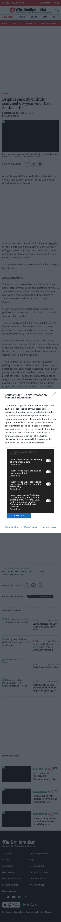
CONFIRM (19, 515)
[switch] (48, 460)
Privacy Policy (49, 527)
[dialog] (30, 461)
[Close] (55, 395)
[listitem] (30, 453)
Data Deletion (12, 527)
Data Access (30, 527)
